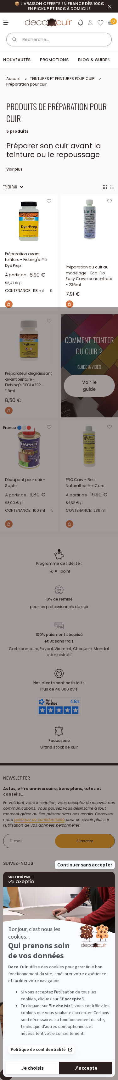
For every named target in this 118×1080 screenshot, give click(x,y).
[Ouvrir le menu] (6, 22)
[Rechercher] (14, 39)
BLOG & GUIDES (94, 60)
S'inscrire (84, 841)
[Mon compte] (90, 22)
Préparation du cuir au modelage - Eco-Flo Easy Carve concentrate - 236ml (89, 275)
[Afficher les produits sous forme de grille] (105, 187)
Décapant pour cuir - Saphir (25, 482)
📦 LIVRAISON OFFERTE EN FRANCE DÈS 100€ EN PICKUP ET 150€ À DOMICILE (59, 6)
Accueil (13, 78)
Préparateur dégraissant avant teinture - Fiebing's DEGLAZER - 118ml (28, 382)
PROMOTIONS (54, 60)
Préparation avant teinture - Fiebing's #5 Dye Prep (26, 259)
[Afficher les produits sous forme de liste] (112, 187)
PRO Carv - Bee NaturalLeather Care (85, 482)
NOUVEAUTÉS (17, 60)
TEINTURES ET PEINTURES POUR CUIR (62, 78)
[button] (80, 24)
